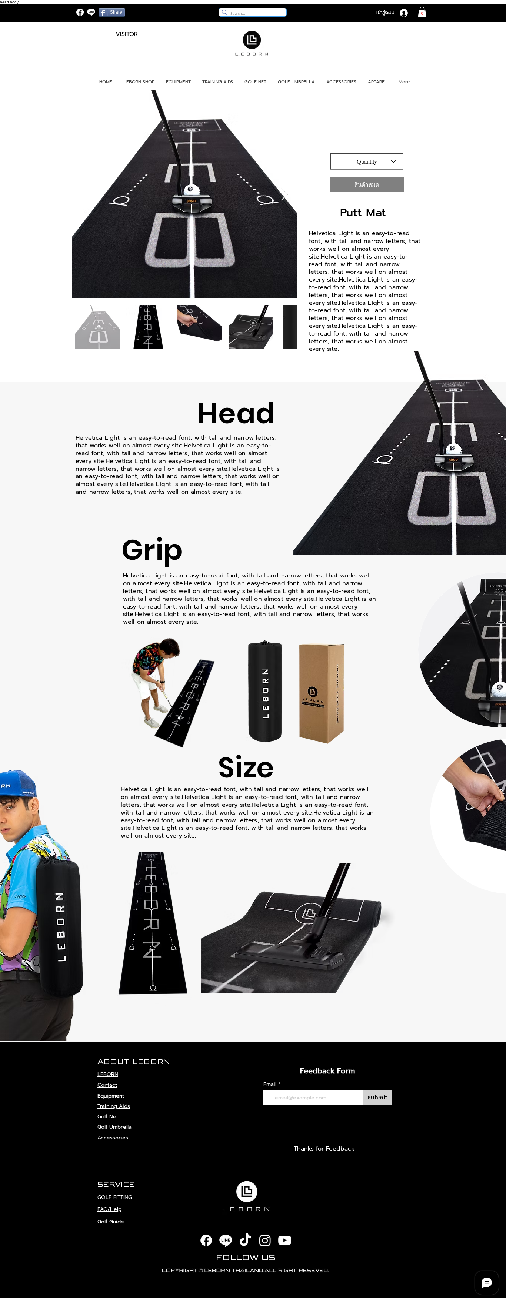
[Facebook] (80, 12)
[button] (422, 12)
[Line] (225, 1240)
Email (269, 1084)
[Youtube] (284, 1240)
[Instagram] (265, 1240)
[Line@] (91, 12)
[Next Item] (284, 194)
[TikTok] (245, 1240)
